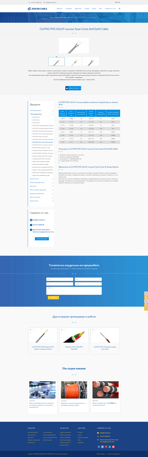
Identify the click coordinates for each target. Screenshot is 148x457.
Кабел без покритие (35, 197)
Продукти (59, 8)
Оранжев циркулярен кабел (37, 182)
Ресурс (94, 8)
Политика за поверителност (113, 454)
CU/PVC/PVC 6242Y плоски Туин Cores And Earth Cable (84, 17)
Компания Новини (64, 445)
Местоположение (101, 454)
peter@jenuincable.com (51, 2)
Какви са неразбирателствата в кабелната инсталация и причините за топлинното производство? (41, 405)
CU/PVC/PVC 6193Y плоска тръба (40, 136)
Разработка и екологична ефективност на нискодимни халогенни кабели (73, 404)
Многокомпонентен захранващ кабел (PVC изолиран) (43, 167)
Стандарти (69, 8)
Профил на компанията (65, 432)
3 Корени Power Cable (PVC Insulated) (40, 161)
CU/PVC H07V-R (36, 123)
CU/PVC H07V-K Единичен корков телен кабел (42, 128)
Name (79, 440)
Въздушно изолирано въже (37, 193)
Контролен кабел (34, 179)
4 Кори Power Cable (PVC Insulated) (40, 164)
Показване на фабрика (65, 437)
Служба (86, 8)
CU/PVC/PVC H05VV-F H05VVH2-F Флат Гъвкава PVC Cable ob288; (43, 153)
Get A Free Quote (42, 239)
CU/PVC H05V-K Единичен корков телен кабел (42, 125)
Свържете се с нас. (110, 8)
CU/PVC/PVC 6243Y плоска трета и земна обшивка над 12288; (43, 145)
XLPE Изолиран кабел (35, 110)
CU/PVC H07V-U (36, 120)
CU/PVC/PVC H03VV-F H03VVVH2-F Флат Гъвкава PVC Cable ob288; (43, 150)
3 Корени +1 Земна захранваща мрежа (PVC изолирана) (43, 170)
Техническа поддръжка (83, 437)
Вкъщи (51, 17)
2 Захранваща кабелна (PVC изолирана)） (41, 159)
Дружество (78, 8)
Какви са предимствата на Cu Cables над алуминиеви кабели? (104, 404)
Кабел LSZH (33, 186)
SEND (53, 298)
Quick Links (81, 428)
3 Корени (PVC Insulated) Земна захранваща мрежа (43, 172)
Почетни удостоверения (65, 440)
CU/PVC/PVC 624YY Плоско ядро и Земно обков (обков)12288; (43, 139)
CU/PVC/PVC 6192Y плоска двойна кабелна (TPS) (43, 134)
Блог (100, 8)
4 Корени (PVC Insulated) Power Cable (40, 175)
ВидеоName (80, 442)
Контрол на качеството (65, 442)
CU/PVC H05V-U (36, 117)
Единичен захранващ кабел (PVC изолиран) (42, 156)
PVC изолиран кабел (65, 17)
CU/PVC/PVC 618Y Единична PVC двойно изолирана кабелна (43, 131)
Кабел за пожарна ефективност (38, 190)
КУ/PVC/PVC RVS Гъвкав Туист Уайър (41, 147)
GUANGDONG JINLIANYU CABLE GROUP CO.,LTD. (44, 454)
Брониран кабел (34, 201)
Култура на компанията (65, 435)
